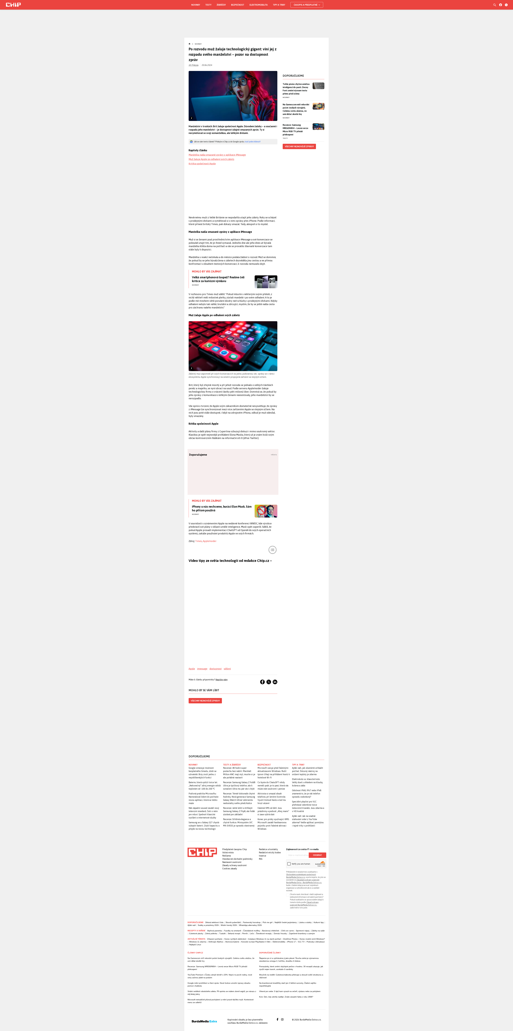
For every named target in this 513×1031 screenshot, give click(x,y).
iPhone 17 (291, 942)
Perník (245, 933)
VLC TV (301, 942)
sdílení (227, 668)
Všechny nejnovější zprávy (205, 700)
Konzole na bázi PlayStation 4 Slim (256, 942)
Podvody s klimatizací (316, 942)
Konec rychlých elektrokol (235, 939)
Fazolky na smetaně (232, 931)
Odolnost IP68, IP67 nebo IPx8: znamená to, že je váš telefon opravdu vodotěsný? (307, 793)
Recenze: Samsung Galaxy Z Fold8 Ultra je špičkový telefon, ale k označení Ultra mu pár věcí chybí (239, 785)
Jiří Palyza (193, 65)
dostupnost (215, 668)
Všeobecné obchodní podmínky (237, 859)
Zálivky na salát (317, 931)
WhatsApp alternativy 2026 (250, 925)
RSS (260, 859)
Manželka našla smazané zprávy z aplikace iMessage (217, 154)
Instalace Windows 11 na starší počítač (264, 939)
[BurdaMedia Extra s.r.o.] (202, 852)
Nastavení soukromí (231, 862)
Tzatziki (222, 933)
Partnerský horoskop (252, 922)
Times (198, 541)
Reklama (226, 855)
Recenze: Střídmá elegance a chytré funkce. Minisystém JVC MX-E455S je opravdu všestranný (238, 822)
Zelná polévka (211, 933)
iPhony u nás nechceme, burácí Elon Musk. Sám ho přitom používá (221, 508)
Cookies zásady (229, 868)
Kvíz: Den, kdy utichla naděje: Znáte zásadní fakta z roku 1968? (286, 997)
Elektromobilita (259, 5)
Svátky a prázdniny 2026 (208, 925)
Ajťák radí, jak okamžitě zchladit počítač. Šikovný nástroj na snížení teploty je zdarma (307, 771)
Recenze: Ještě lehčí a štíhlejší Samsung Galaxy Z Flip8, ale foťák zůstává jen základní (239, 811)
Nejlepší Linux (195, 944)
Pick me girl (267, 922)
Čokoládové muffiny (251, 931)
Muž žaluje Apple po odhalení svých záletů (211, 159)
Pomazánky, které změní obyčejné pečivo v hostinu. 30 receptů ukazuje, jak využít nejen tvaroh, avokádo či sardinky (291, 967)
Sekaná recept (234, 933)
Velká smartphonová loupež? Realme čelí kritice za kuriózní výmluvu (218, 279)
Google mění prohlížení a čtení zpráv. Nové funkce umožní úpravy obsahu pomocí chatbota (219, 984)
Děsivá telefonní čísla (214, 922)
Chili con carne (287, 931)
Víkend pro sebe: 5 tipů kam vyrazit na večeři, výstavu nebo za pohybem (289, 991)
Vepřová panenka (214, 931)
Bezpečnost (237, 5)
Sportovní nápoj (302, 931)
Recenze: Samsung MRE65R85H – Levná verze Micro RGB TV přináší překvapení (295, 130)
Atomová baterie (232, 942)
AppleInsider (209, 541)
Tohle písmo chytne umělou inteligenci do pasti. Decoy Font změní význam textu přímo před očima (296, 89)
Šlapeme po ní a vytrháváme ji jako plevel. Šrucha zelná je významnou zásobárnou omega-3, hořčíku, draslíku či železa (289, 959)
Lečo (252, 933)
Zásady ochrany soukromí (234, 865)
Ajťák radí (192, 925)
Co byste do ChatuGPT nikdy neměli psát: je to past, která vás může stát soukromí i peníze (273, 785)
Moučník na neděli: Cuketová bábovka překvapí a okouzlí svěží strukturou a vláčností (291, 976)
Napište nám (221, 679)
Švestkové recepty (264, 933)
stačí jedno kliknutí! (253, 142)
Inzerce (262, 855)
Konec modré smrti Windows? (312, 939)
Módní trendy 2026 (229, 925)
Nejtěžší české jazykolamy (286, 922)
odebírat (317, 855)
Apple (192, 668)
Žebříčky (221, 5)
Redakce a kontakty (268, 849)
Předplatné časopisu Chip (234, 849)
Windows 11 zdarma (197, 942)
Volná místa (228, 852)
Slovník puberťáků (233, 922)
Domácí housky (280, 933)
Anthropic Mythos (215, 942)
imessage (202, 668)
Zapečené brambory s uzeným (302, 933)
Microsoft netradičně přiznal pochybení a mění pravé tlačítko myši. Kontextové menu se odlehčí (221, 1001)
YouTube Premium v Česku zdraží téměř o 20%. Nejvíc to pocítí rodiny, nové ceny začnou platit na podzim (220, 976)
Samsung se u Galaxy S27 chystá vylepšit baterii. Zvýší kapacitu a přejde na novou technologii (204, 825)
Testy (208, 5)
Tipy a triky (279, 5)
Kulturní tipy (319, 922)
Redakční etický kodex (270, 852)
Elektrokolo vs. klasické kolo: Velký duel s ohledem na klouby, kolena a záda (307, 782)
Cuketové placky (196, 933)
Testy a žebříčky (232, 764)
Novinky (195, 5)
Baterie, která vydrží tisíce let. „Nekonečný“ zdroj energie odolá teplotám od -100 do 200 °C (205, 785)
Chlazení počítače (214, 939)
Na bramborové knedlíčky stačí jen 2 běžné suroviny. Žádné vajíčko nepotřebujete (287, 984)
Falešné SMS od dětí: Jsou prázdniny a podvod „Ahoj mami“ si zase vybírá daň (273, 811)
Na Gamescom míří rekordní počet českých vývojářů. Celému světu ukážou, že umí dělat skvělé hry (296, 109)
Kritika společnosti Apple (202, 163)
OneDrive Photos (290, 939)
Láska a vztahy (305, 922)
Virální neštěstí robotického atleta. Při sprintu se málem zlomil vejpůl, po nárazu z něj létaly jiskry (222, 992)
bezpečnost (264, 764)
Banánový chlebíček (270, 931)
